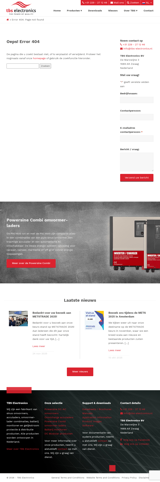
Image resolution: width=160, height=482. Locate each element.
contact (62, 448)
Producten (73, 10)
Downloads (95, 10)
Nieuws (113, 10)
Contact (148, 10)
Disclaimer (144, 477)
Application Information (97, 417)
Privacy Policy (129, 477)
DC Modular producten (59, 433)
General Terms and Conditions (67, 477)
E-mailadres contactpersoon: (131, 129)
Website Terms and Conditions (103, 477)
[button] (31, 263)
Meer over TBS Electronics (23, 448)
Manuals (87, 413)
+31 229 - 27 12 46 (95, 2)
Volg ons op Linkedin (136, 443)
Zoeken (134, 2)
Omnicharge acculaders (59, 417)
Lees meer (38, 346)
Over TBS (129, 10)
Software (87, 425)
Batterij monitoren (56, 429)
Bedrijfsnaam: (129, 93)
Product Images (92, 421)
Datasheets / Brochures (96, 409)
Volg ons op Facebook (136, 439)
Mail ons (118, 2)
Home (57, 10)
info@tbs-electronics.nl (137, 48)
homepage (39, 58)
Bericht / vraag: (129, 149)
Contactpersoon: (130, 110)
